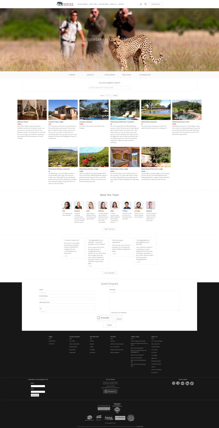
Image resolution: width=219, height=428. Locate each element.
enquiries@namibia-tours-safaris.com (110, 387)
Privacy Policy (140, 426)
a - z (108, 95)
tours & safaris (82, 4)
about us (113, 4)
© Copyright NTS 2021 (110, 423)
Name (41, 290)
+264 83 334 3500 (110, 386)
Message (112, 290)
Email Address (43, 296)
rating (115, 95)
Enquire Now (52, 341)
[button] (93, 4)
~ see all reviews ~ (109, 273)
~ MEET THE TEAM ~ (109, 229)
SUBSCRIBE (35, 395)
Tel (40, 309)
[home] (65, 4)
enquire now (156, 4)
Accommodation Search (109, 82)
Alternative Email (44, 302)
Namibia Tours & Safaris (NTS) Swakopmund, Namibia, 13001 (110, 382)
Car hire (121, 4)
